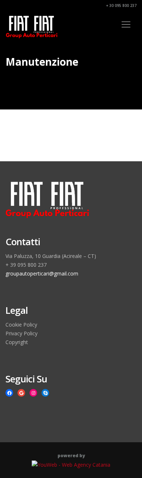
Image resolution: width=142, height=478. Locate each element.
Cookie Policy (21, 324)
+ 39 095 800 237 (26, 264)
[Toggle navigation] (126, 24)
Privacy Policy (21, 333)
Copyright (16, 342)
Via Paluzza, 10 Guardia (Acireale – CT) (50, 256)
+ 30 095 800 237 (121, 5)
